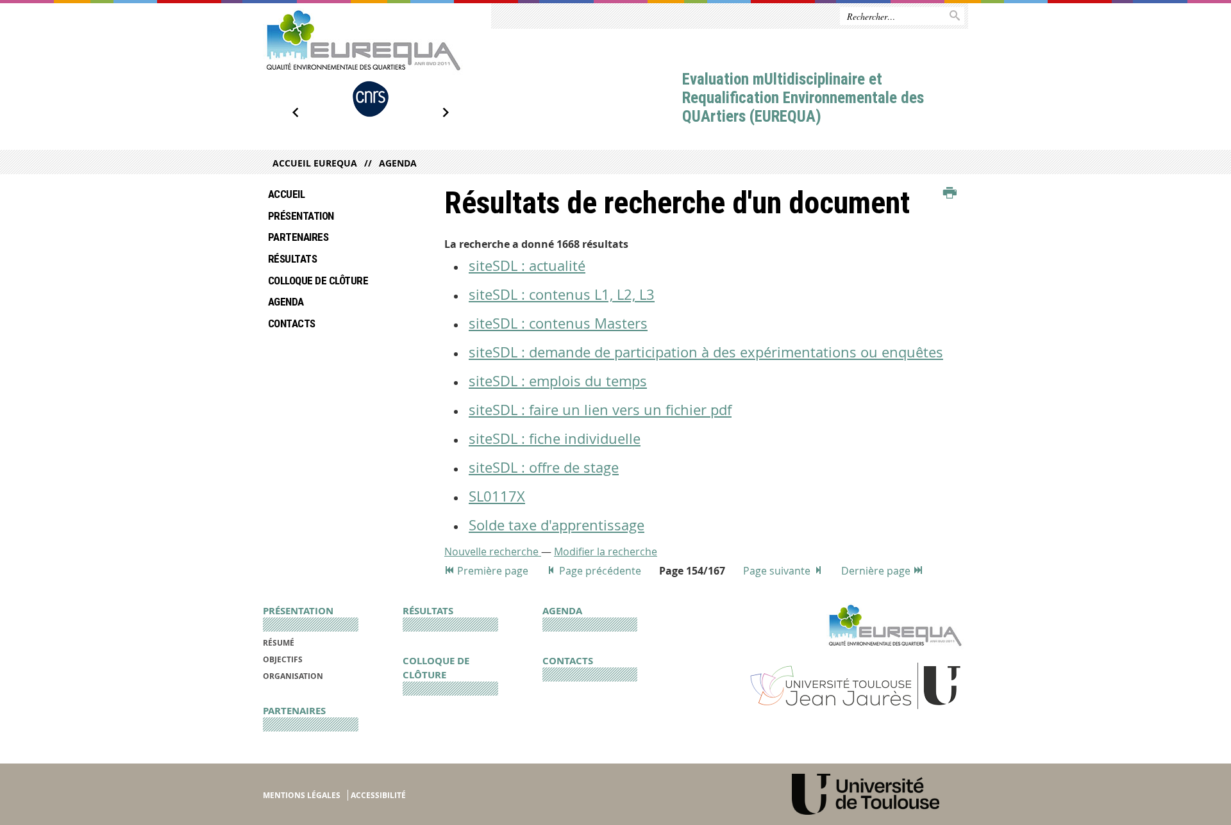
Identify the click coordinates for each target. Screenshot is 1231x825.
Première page (493, 571)
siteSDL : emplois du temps (558, 381)
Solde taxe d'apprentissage (556, 525)
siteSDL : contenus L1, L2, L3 (562, 294)
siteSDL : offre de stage (544, 467)
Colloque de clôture (318, 280)
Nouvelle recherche (492, 551)
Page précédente (600, 571)
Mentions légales (301, 795)
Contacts (291, 323)
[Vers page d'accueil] (363, 42)
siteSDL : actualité (527, 265)
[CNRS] (370, 99)
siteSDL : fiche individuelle (555, 438)
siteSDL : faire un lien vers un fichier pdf (600, 409)
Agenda (398, 163)
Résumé (278, 642)
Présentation (301, 215)
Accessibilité (378, 795)
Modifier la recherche (605, 551)
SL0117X (497, 496)
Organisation (293, 676)
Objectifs (283, 659)
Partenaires (298, 237)
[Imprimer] (950, 193)
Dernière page (877, 571)
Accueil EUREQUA (314, 163)
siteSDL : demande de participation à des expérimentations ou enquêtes (706, 352)
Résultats (292, 258)
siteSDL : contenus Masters (558, 323)
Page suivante (778, 571)
